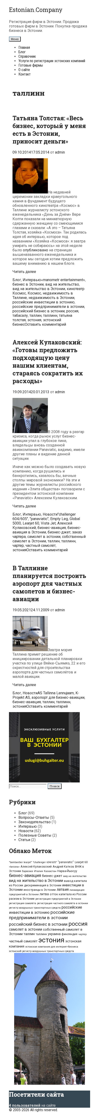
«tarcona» (14, 866)
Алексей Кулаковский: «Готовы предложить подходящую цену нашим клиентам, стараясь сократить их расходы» (48, 361)
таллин (35, 315)
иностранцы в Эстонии (40, 889)
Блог (22, 52)
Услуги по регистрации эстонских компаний (51, 61)
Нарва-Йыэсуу (67, 871)
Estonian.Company (36, 10)
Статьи (24, 840)
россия (72, 311)
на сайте (32, 1105)
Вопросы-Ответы (33, 817)
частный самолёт (40, 545)
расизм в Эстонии (21, 898)
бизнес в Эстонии (28, 284)
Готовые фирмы (30, 65)
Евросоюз (27, 871)
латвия (63, 889)
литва (44, 894)
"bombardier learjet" (20, 862)
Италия (38, 871)
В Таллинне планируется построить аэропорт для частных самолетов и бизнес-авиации (49, 583)
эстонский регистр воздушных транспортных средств (41, 951)
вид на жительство (62, 284)
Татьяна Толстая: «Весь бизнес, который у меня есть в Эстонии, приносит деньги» (49, 129)
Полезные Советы (34, 835)
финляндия (69, 934)
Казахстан (50, 871)
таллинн (50, 315)
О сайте (24, 70)
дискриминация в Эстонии (42, 885)
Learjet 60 (31, 523)
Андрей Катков (63, 866)
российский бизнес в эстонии (39, 311)
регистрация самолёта (22, 903)
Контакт (24, 74)
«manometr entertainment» (63, 280)
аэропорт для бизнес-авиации (58, 697)
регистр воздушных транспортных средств (35, 907)
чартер (18, 545)
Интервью (32, 280)
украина (54, 934)
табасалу (20, 315)
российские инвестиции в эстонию (44, 302)
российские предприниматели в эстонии (48, 306)
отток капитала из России (68, 894)
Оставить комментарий (45, 324)
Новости (50, 514)
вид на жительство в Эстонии (39, 289)
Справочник (27, 56)
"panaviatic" (39, 519)
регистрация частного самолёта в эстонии (62, 903)
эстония (34, 320)
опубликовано (35, 250)
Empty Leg (59, 519)
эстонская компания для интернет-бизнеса (51, 946)
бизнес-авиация (52, 527)
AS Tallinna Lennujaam (56, 693)
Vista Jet (48, 523)
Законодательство (34, 822)
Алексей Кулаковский (36, 866)
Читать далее (24, 271)
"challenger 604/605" (45, 862)
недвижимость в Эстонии (51, 297)
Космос (34, 293)
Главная (24, 47)
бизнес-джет (59, 532)
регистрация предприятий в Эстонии (58, 898)
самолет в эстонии (43, 536)
